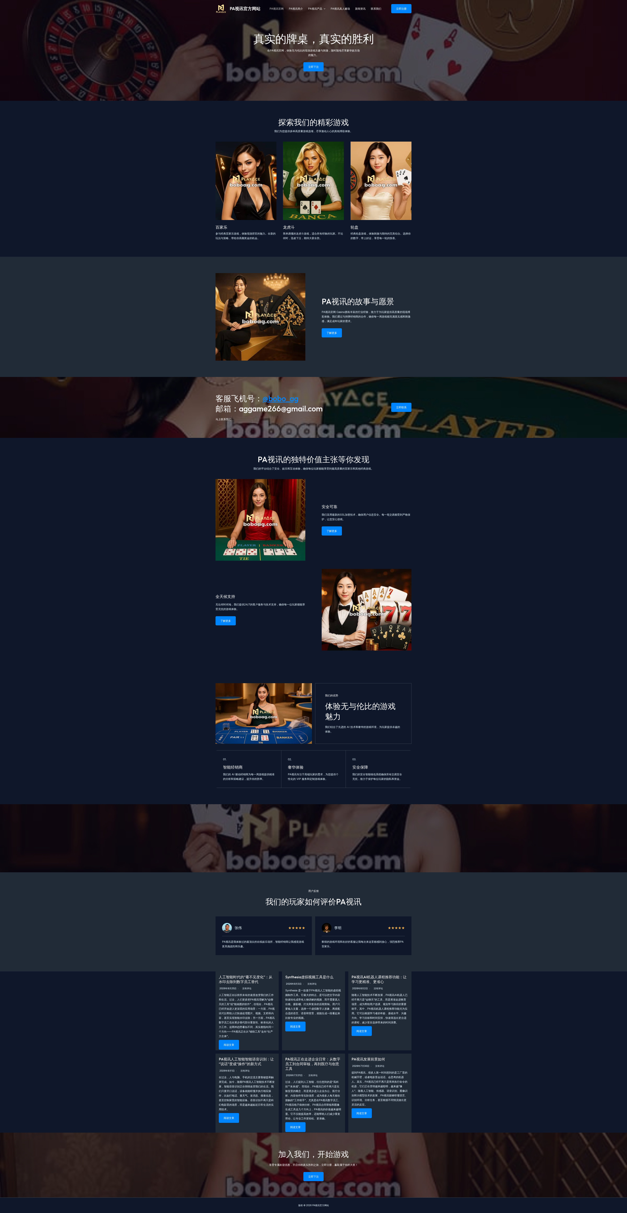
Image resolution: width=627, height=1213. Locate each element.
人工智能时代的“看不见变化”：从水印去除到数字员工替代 (245, 979)
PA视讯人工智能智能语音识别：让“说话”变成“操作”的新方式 (246, 1061)
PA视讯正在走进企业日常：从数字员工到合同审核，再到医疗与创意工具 (312, 1064)
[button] (399, 8)
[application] (323, 8)
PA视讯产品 (315, 8)
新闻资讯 (360, 8)
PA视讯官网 (277, 8)
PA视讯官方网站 (245, 8)
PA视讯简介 (296, 8)
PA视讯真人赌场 (340, 8)
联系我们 (376, 8)
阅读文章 (229, 1044)
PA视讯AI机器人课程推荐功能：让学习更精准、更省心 (379, 979)
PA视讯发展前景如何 (368, 1059)
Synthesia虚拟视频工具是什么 (309, 977)
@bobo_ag (280, 398)
